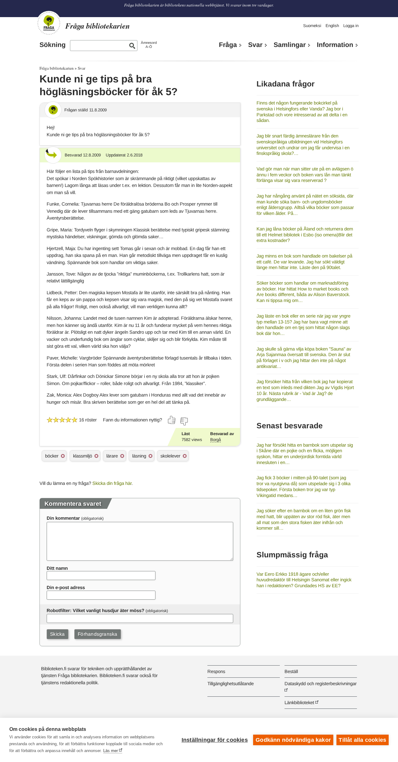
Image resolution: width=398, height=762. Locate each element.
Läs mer (110, 750)
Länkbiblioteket (299, 702)
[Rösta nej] (184, 421)
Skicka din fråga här (112, 483)
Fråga (228, 45)
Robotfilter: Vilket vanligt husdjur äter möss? (95, 610)
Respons (216, 671)
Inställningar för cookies (215, 740)
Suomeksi (312, 25)
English (332, 25)
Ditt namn (57, 568)
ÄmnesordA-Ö (149, 45)
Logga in (351, 25)
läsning (139, 455)
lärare (112, 455)
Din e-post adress (66, 587)
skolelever (170, 455)
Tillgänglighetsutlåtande (230, 683)
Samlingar (290, 45)
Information (335, 45)
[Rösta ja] (172, 420)
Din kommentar (63, 518)
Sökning (52, 45)
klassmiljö (82, 455)
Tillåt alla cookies (362, 740)
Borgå (215, 439)
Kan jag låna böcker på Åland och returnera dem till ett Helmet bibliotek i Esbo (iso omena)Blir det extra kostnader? (305, 234)
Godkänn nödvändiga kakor (293, 740)
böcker (51, 455)
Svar (255, 45)
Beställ (291, 671)
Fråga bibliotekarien (56, 68)
